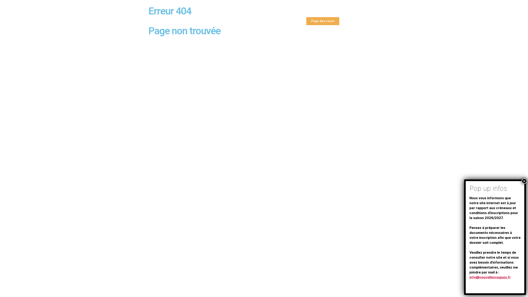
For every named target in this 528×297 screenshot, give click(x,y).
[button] (322, 21)
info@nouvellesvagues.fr (490, 277)
